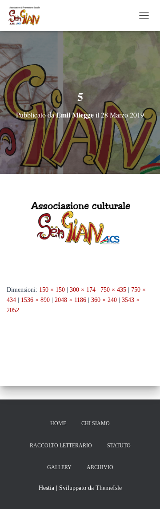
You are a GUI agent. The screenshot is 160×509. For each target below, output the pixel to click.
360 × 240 (104, 300)
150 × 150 (52, 289)
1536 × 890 (35, 300)
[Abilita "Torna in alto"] (142, 491)
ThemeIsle (109, 488)
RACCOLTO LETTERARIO (61, 445)
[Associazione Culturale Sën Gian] (28, 15)
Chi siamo (95, 423)
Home (58, 423)
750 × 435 (113, 289)
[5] (80, 229)
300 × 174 (83, 289)
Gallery (59, 467)
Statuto (119, 445)
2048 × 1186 (70, 300)
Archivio (100, 467)
